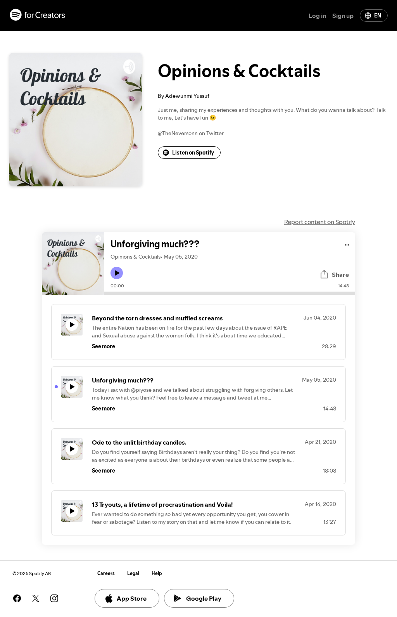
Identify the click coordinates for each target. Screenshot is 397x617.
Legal (133, 573)
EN (377, 15)
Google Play (203, 598)
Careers (106, 573)
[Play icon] (116, 273)
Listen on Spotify (193, 152)
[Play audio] (347, 244)
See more (103, 346)
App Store (132, 598)
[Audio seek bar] (229, 293)
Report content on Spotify (319, 221)
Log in (317, 15)
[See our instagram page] (54, 598)
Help (157, 573)
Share (340, 274)
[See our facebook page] (17, 598)
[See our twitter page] (35, 598)
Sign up (343, 15)
